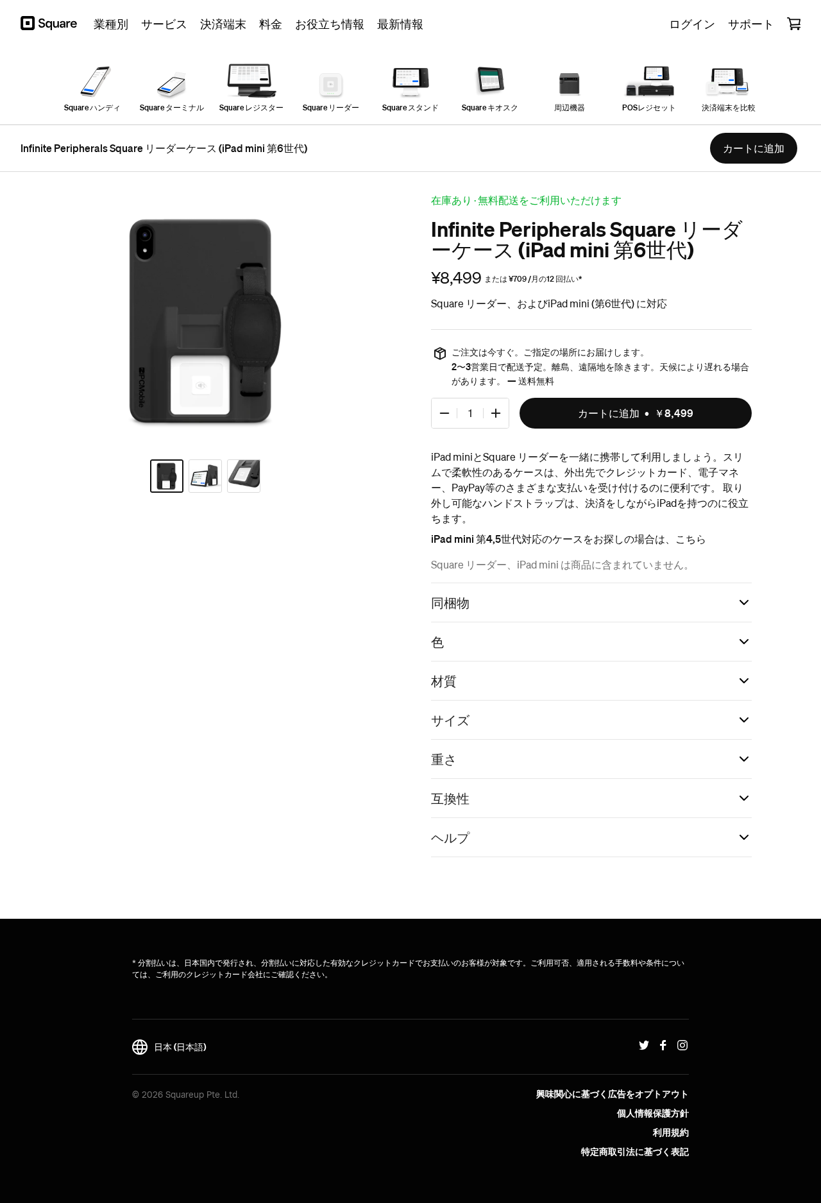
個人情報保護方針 (653, 1113)
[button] (591, 602)
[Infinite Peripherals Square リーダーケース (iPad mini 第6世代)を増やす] (496, 413)
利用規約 (671, 1132)
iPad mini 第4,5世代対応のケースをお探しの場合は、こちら (568, 538)
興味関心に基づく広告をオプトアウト (612, 1094)
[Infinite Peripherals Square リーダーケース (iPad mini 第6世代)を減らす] (444, 413)
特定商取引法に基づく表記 (635, 1152)
